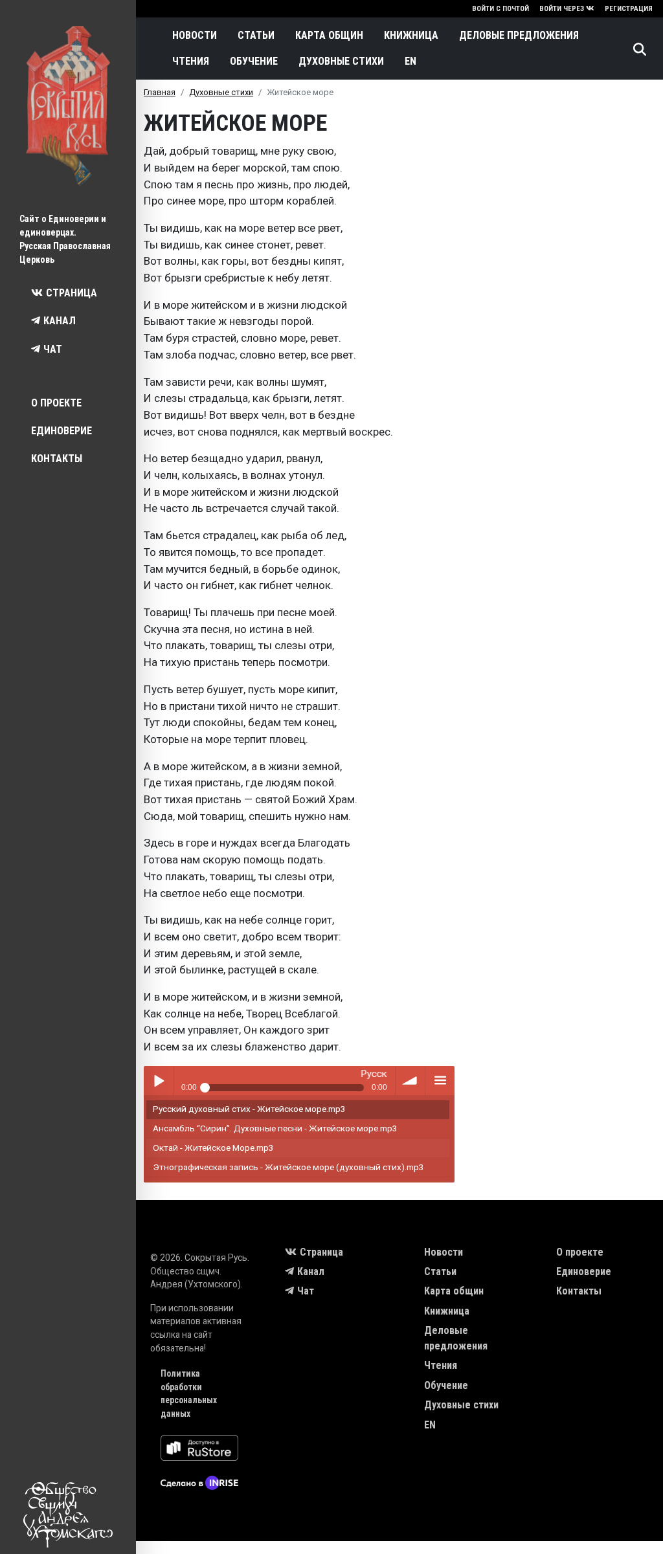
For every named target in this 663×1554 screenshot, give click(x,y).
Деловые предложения (519, 35)
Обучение (254, 61)
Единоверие (61, 431)
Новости (194, 35)
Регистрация (629, 9)
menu (440, 1080)
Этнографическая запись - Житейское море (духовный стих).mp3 (288, 1167)
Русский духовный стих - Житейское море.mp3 (249, 1109)
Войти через (561, 9)
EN (410, 61)
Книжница (411, 35)
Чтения (190, 61)
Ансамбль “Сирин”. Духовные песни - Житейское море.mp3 (275, 1128)
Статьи (256, 35)
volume (410, 1080)
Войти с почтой (500, 9)
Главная (159, 92)
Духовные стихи (341, 61)
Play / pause (158, 1080)
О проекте (56, 403)
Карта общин (329, 35)
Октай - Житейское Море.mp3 (213, 1147)
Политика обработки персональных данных (189, 1393)
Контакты (56, 458)
